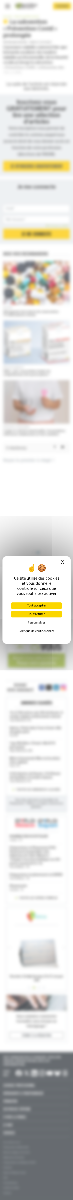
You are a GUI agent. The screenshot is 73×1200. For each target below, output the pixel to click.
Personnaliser (36, 622)
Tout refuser (36, 614)
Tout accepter (36, 605)
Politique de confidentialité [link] (36, 631)
